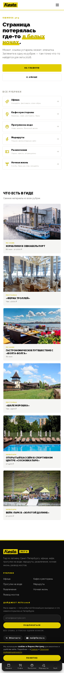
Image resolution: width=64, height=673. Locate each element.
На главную (31, 68)
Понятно (32, 658)
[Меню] (57, 5)
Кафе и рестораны (43, 579)
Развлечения (9, 589)
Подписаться (32, 625)
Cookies (34, 649)
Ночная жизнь (40, 589)
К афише (31, 77)
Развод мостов (11, 594)
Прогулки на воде (12, 584)
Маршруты (39, 584)
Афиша (6, 579)
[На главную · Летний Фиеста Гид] (10, 4)
